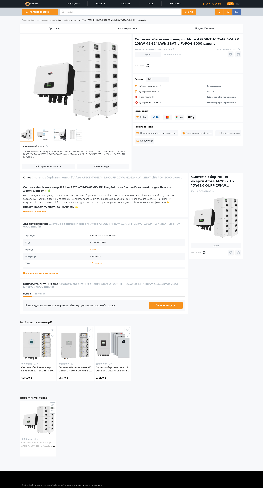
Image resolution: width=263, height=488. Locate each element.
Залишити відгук (165, 305)
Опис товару (101, 166)
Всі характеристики (46, 166)
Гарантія (126, 3)
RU (238, 3)
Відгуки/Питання (205, 28)
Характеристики (127, 28)
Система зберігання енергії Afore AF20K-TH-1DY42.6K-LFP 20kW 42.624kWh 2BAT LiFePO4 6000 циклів (101, 20)
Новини (100, 3)
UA (230, 3)
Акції (150, 3)
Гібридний (96, 263)
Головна (25, 20)
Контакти (175, 3)
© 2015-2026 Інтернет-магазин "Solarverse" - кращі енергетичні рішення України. (62, 485)
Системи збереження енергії (43, 20)
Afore (93, 249)
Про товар (54, 28)
